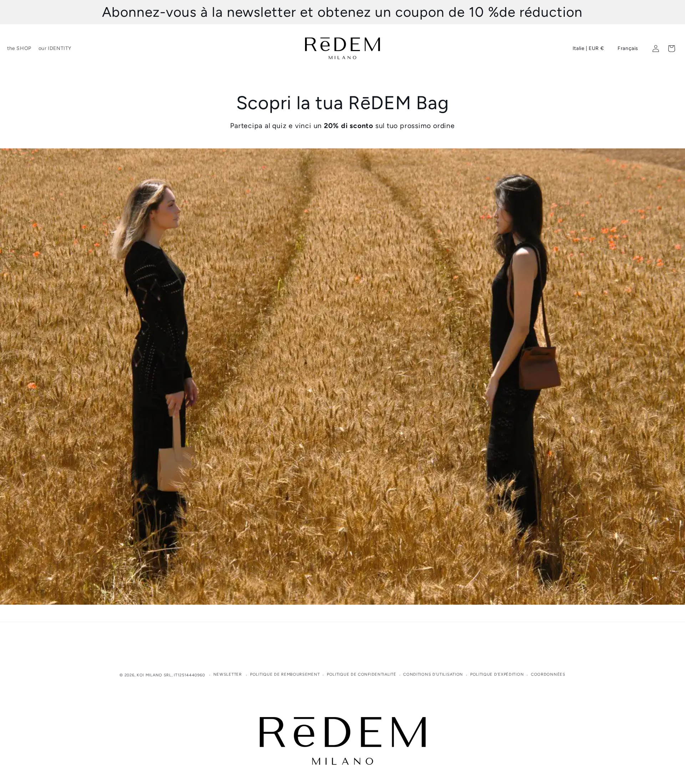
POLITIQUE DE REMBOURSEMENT (285, 674)
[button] (18, 48)
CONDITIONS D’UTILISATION (433, 674)
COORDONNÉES (548, 674)
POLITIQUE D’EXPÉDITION (497, 674)
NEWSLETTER (227, 674)
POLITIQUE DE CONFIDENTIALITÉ (361, 674)
